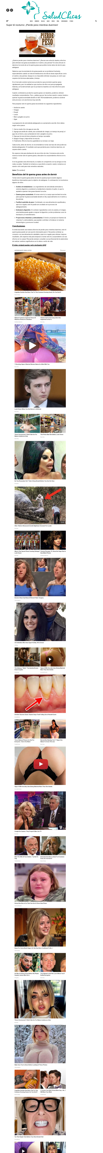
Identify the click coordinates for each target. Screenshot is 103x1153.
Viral (58, 21)
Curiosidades (64, 21)
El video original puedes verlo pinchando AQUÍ (29, 245)
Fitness (71, 21)
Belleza (43, 21)
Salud (48, 21)
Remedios (37, 21)
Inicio (31, 21)
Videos (53, 21)
